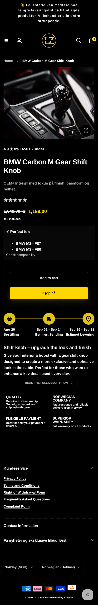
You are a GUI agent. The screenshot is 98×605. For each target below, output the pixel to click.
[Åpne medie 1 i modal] (49, 103)
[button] (6, 40)
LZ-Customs (42, 597)
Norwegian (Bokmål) (58, 567)
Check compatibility (20, 255)
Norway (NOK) (16, 567)
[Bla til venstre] (9, 103)
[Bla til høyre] (89, 103)
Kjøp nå (48, 293)
